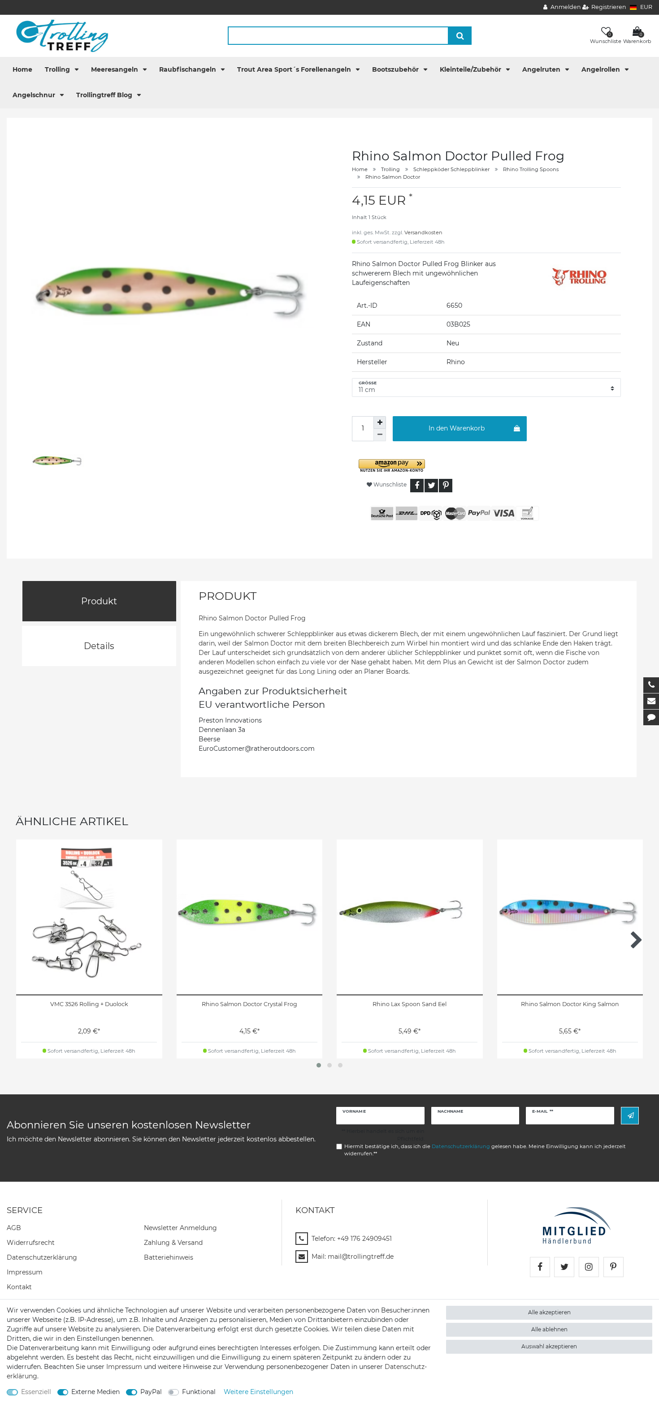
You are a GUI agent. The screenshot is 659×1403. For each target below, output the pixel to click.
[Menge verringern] (379, 435)
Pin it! (445, 485)
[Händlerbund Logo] (577, 1225)
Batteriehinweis (168, 1257)
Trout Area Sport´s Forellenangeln (295, 69)
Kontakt (19, 1287)
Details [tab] (99, 646)
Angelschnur (35, 95)
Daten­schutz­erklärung (42, 1257)
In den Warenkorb (457, 428)
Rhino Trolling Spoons (531, 169)
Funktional (199, 1392)
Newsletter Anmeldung (180, 1228)
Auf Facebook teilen (417, 485)
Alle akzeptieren (549, 1312)
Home (22, 69)
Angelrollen (601, 69)
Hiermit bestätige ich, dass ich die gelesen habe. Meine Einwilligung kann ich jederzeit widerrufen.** (485, 1150)
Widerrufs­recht (31, 1243)
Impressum (25, 1272)
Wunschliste (389, 484)
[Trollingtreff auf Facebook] (540, 1267)
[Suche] (460, 35)
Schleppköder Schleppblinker (451, 169)
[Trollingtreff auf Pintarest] (613, 1267)
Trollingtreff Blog (105, 95)
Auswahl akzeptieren (549, 1346)
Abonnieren (630, 1115)
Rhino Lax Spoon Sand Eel (410, 1004)
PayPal (151, 1392)
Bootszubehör (396, 69)
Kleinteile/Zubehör (471, 69)
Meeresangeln (115, 69)
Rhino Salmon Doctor (392, 177)
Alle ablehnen (549, 1329)
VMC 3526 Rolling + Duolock (89, 1004)
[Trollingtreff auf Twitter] (564, 1267)
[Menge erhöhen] (379, 422)
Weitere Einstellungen (258, 1392)
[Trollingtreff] (58, 35)
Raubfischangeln (188, 69)
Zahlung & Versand (173, 1243)
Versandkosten (423, 232)
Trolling (58, 69)
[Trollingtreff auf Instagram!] (588, 1267)
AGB (14, 1228)
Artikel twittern (431, 485)
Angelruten (542, 69)
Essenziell (36, 1392)
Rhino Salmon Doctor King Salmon (570, 1004)
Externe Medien (95, 1392)
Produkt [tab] (99, 601)
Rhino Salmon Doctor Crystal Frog (249, 1004)
